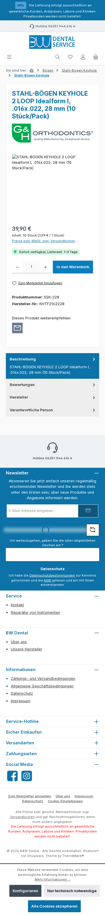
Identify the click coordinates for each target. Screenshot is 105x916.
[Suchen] (57, 57)
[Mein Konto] (83, 57)
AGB (47, 580)
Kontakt (17, 605)
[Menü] (9, 57)
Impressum (20, 701)
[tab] (52, 366)
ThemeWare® (73, 856)
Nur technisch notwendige (72, 891)
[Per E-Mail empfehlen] (17, 328)
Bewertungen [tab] (22, 385)
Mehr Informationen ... (53, 879)
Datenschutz (22, 693)
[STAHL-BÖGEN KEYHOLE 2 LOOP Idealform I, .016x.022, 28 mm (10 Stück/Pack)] (52, 187)
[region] (52, 187)
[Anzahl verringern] (17, 267)
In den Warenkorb (73, 267)
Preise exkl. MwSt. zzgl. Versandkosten (43, 241)
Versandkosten (22, 817)
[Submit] (88, 510)
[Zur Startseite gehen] (53, 42)
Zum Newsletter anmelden (29, 796)
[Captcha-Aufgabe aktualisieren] (92, 530)
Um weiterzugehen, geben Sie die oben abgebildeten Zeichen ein (52, 542)
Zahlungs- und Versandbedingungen (43, 678)
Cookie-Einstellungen (65, 801)
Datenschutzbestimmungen (52, 575)
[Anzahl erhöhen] (45, 267)
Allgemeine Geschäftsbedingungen (42, 686)
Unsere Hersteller (26, 649)
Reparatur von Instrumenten (35, 612)
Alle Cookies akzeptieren (54, 906)
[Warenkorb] (95, 57)
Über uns (19, 642)
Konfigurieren (25, 891)
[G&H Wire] (52, 133)
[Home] (32, 70)
